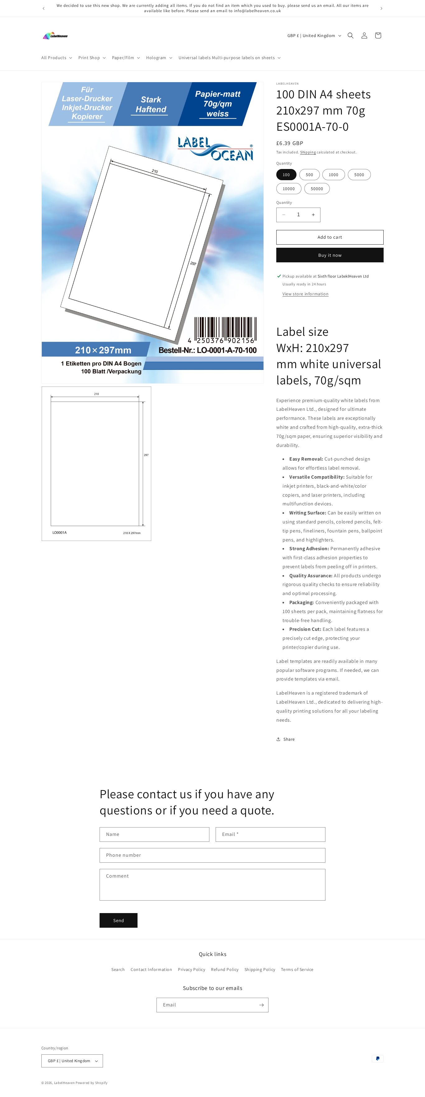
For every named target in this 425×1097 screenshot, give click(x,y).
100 (286, 174)
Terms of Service (297, 969)
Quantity (284, 202)
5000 (359, 174)
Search (118, 969)
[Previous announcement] (43, 8)
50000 (317, 188)
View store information (306, 294)
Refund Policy (225, 969)
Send (118, 920)
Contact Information (151, 969)
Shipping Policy (260, 969)
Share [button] (289, 739)
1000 (334, 174)
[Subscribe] (261, 1005)
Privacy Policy (191, 969)
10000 (289, 188)
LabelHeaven (64, 1083)
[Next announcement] (381, 8)
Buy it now (330, 255)
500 (309, 174)
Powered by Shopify (92, 1083)
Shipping (308, 152)
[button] (56, 57)
